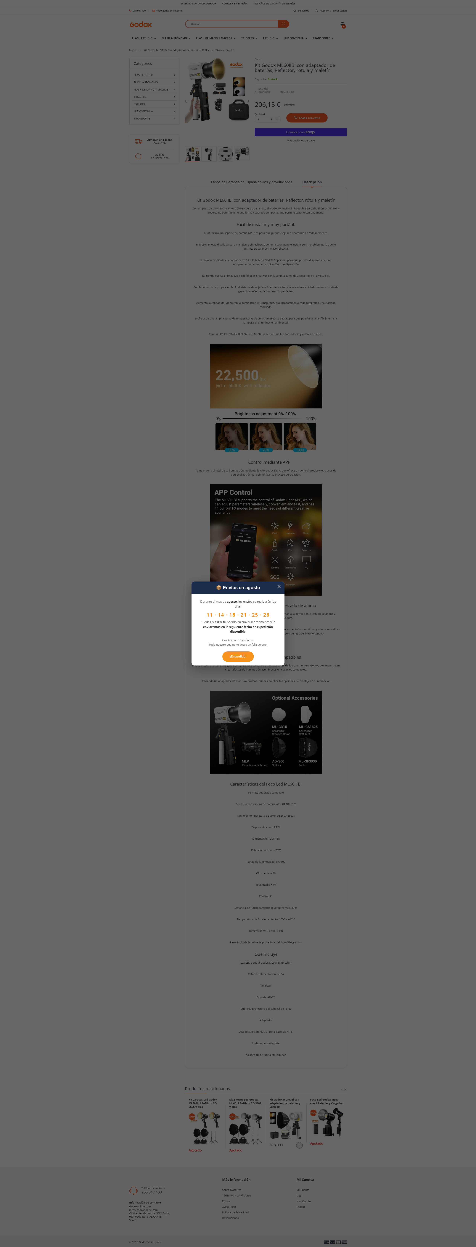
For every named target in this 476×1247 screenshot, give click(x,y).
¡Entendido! (238, 656)
